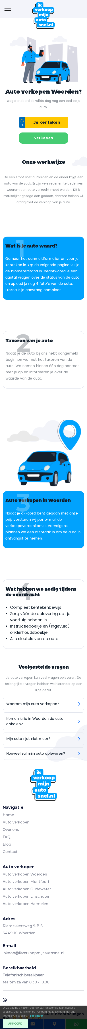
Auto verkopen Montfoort (26, 882)
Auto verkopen (16, 822)
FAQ (6, 837)
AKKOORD (15, 1023)
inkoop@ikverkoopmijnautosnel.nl (33, 953)
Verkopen (43, 138)
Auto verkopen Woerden (25, 874)
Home (8, 815)
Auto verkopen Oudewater (27, 889)
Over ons (11, 829)
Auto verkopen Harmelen (25, 904)
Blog (7, 844)
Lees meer (36, 1015)
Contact (10, 852)
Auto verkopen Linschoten (26, 896)
